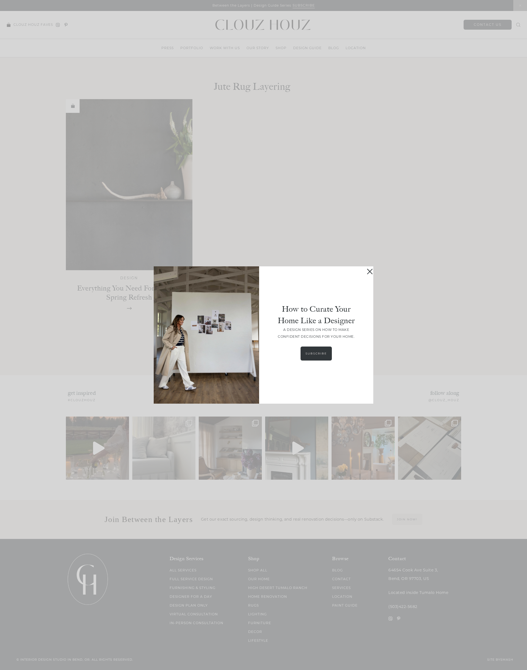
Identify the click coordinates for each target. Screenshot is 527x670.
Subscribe (316, 353)
